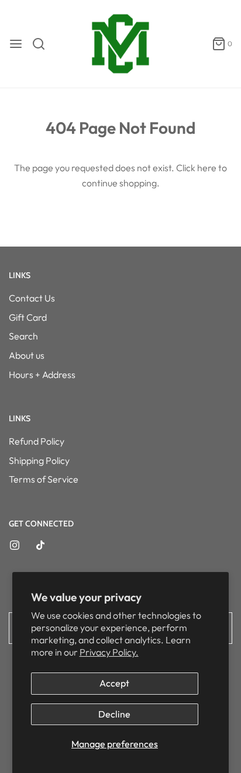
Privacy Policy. (109, 652)
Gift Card (28, 317)
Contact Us (32, 298)
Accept (114, 683)
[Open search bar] (43, 44)
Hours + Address (42, 374)
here (206, 168)
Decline (114, 714)
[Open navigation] (16, 44)
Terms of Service (43, 479)
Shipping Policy (39, 460)
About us (26, 355)
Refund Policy (36, 441)
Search (23, 336)
